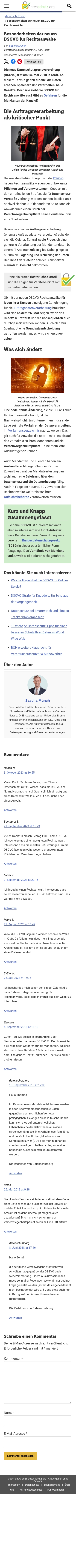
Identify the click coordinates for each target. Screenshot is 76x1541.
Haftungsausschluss (30, 1489)
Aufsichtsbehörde (16, 497)
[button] (6, 62)
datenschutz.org (15, 16)
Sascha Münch (17, 45)
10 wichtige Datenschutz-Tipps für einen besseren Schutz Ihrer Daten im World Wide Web (39, 632)
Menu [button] (7, 6)
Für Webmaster (55, 1489)
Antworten (10, 810)
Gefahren (50, 95)
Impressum (14, 1484)
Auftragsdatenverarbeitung (32, 308)
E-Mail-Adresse (15, 1433)
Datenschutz (32, 1484)
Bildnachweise (52, 1484)
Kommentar (13, 1358)
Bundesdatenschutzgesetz (41, 540)
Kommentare (34, 61)
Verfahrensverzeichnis (24, 430)
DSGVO (58, 178)
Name (9, 1413)
